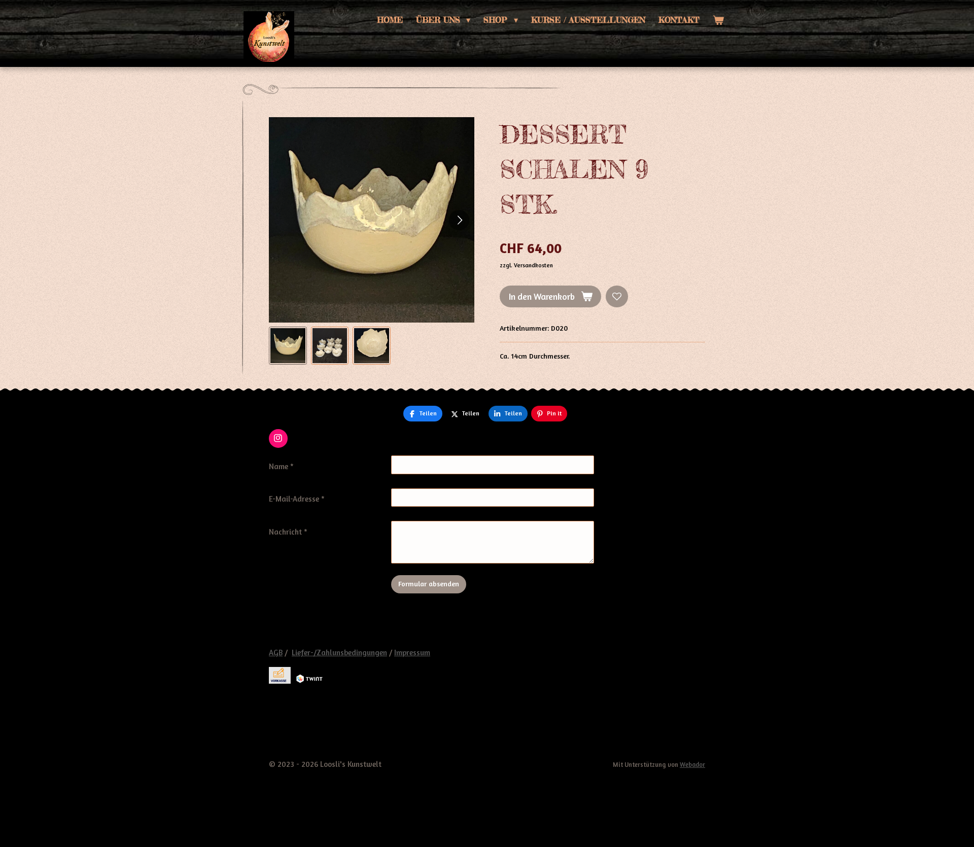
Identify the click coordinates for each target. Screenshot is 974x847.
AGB (276, 652)
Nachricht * (288, 532)
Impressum (412, 652)
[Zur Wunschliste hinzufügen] (617, 297)
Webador (692, 764)
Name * (281, 466)
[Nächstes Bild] (459, 220)
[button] (288, 346)
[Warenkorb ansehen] (718, 20)
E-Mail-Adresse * (297, 499)
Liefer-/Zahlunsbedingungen (339, 652)
